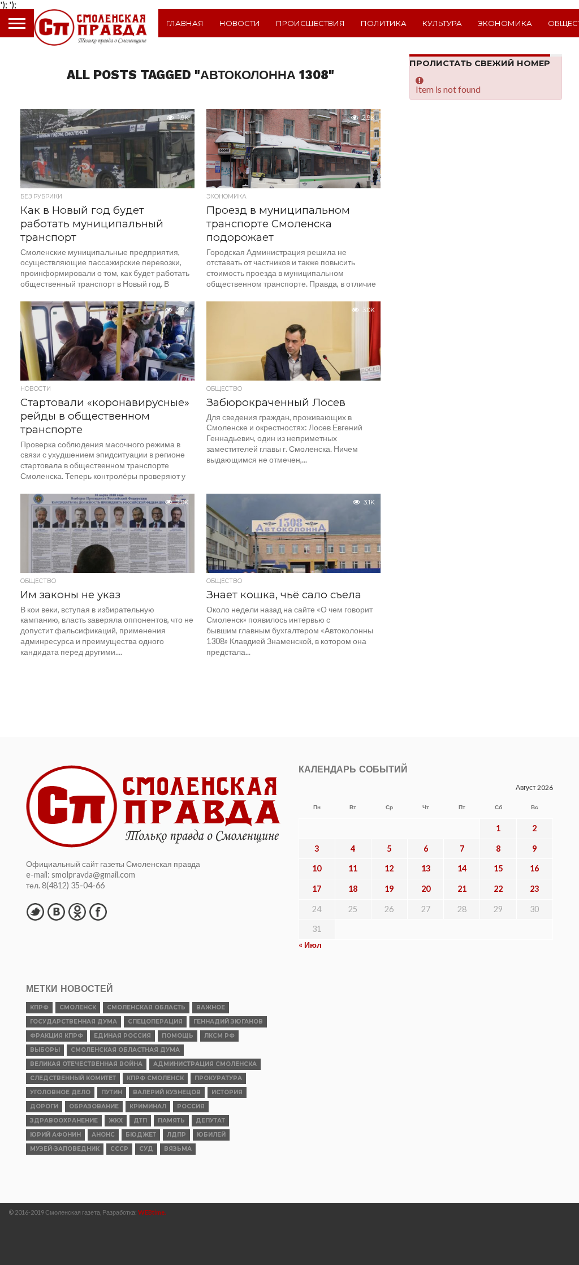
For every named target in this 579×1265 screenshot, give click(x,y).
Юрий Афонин (55, 1134)
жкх (116, 1120)
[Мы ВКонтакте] (56, 912)
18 (352, 888)
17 (316, 888)
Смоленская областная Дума (125, 1050)
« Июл (310, 944)
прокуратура (218, 1078)
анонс (103, 1134)
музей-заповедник (65, 1148)
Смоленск (77, 1007)
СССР (119, 1148)
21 (461, 888)
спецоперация (155, 1021)
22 (498, 888)
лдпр (176, 1134)
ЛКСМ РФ (219, 1035)
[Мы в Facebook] (98, 912)
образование (94, 1106)
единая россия (122, 1035)
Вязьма (178, 1148)
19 (389, 888)
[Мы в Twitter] (35, 912)
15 (498, 868)
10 (316, 868)
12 (389, 868)
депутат (210, 1120)
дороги (44, 1106)
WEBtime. (152, 1212)
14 (461, 868)
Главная (185, 23)
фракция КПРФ (56, 1035)
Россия (191, 1106)
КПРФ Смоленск (155, 1078)
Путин (111, 1092)
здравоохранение (64, 1120)
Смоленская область (146, 1007)
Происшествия (310, 23)
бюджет (141, 1134)
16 (534, 868)
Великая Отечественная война (86, 1064)
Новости (239, 23)
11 (352, 868)
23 (534, 888)
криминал (147, 1106)
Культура (442, 23)
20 (425, 888)
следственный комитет (73, 1078)
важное (210, 1007)
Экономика (505, 23)
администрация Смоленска (205, 1064)
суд (146, 1148)
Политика (384, 23)
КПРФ (39, 1007)
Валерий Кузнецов (167, 1092)
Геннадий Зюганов (228, 1021)
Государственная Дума (73, 1021)
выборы (45, 1050)
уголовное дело (60, 1092)
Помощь (177, 1035)
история (227, 1092)
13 (425, 868)
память (171, 1120)
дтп (140, 1120)
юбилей (211, 1134)
